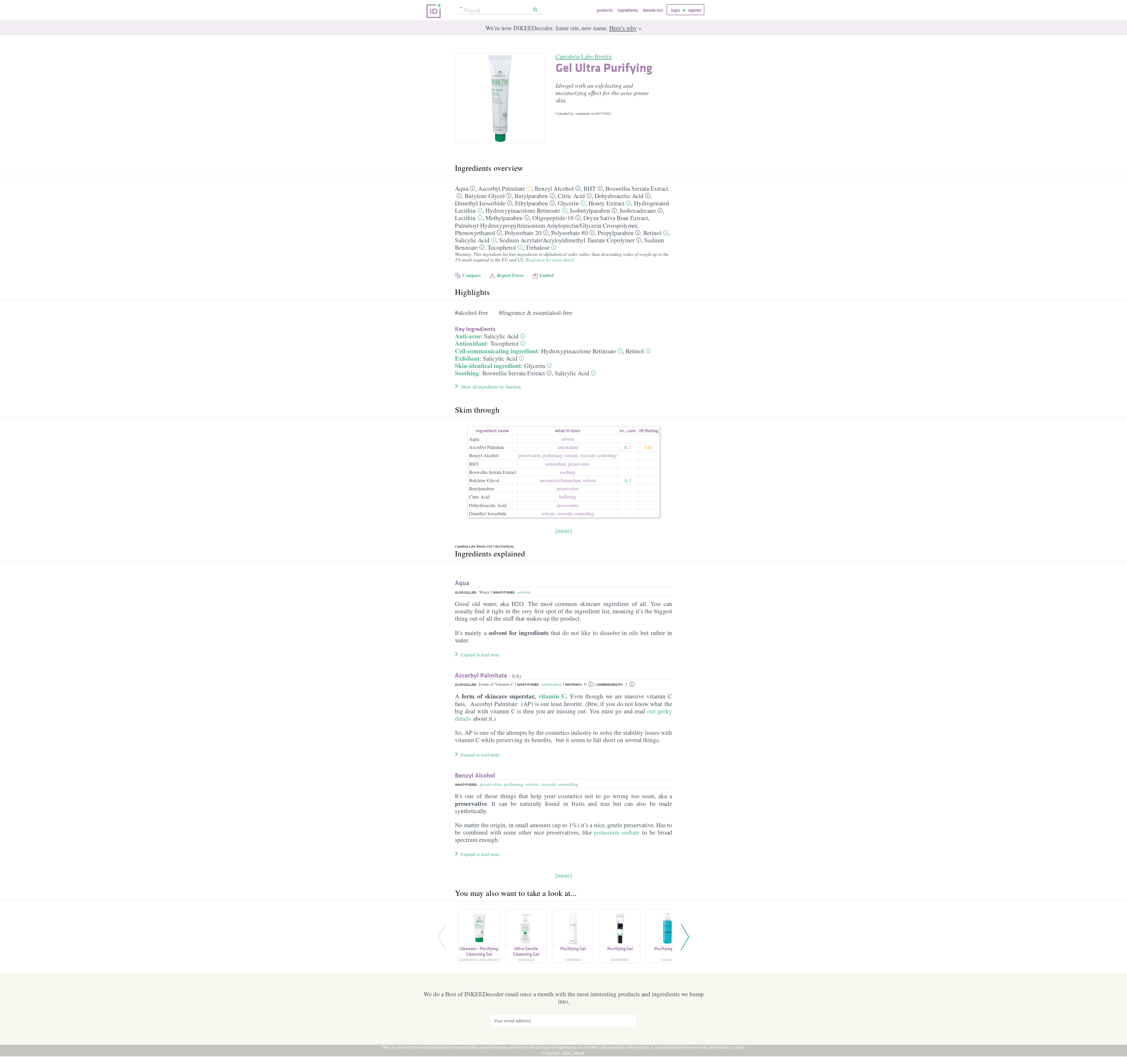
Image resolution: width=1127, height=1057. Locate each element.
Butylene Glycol (485, 196)
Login (675, 10)
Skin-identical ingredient (488, 365)
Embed (546, 275)
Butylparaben (531, 196)
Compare (471, 275)
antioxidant (568, 447)
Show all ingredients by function (491, 387)
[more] (563, 530)
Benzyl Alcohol (554, 188)
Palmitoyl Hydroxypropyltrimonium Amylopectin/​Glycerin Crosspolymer (546, 225)
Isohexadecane (638, 210)
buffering (567, 497)
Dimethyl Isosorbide (480, 203)
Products (605, 10)
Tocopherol (501, 247)
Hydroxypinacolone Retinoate (522, 210)
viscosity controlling (598, 455)
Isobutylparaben (590, 210)
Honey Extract (606, 203)
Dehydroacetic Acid (619, 196)
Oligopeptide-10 (553, 218)
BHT (589, 188)
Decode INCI (653, 10)
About (579, 1053)
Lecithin (465, 218)
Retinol (652, 233)
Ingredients (628, 10)
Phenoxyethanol (475, 233)
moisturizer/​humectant (560, 480)
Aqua (461, 188)
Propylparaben (616, 233)
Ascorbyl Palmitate (501, 188)
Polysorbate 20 (523, 233)
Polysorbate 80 (569, 233)
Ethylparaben (531, 203)
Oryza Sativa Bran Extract (615, 218)
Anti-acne (468, 336)
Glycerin (568, 203)
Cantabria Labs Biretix (584, 56)
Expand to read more (480, 654)
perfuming (552, 455)
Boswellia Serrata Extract (636, 188)
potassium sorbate (617, 832)
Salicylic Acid (472, 240)
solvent (567, 439)
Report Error (510, 275)
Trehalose (538, 247)
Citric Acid (571, 196)
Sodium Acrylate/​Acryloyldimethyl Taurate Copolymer (567, 240)
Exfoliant (467, 358)
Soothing (467, 373)
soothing (568, 472)
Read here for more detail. (550, 259)
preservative (530, 455)
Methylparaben (504, 218)
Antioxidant (471, 343)
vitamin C (552, 696)
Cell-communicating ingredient (496, 351)
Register (694, 10)
